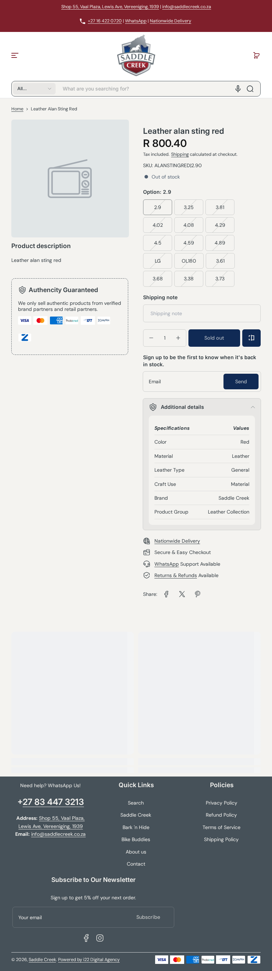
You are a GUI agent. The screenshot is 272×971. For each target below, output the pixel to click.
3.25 (189, 207)
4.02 (158, 225)
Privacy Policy (221, 803)
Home (17, 109)
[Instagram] (100, 938)
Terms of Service (221, 827)
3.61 (220, 261)
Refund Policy (221, 815)
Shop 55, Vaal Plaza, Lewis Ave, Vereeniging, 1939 (110, 7)
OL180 (189, 261)
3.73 (220, 278)
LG (158, 261)
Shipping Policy (221, 839)
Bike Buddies (135, 839)
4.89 (220, 243)
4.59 (188, 243)
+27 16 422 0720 (105, 21)
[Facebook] (86, 938)
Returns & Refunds (175, 575)
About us (136, 852)
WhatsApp (136, 21)
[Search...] (250, 88)
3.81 (220, 207)
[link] (166, 594)
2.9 (157, 207)
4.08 (188, 225)
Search (136, 803)
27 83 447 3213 (53, 802)
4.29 (220, 225)
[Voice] (238, 88)
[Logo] (136, 55)
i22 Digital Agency (101, 959)
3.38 (189, 278)
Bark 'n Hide (136, 827)
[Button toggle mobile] (15, 55)
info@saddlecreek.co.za (186, 7)
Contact (136, 864)
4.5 (158, 243)
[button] (256, 55)
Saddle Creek (135, 815)
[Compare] (251, 337)
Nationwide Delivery (170, 21)
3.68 (158, 278)
